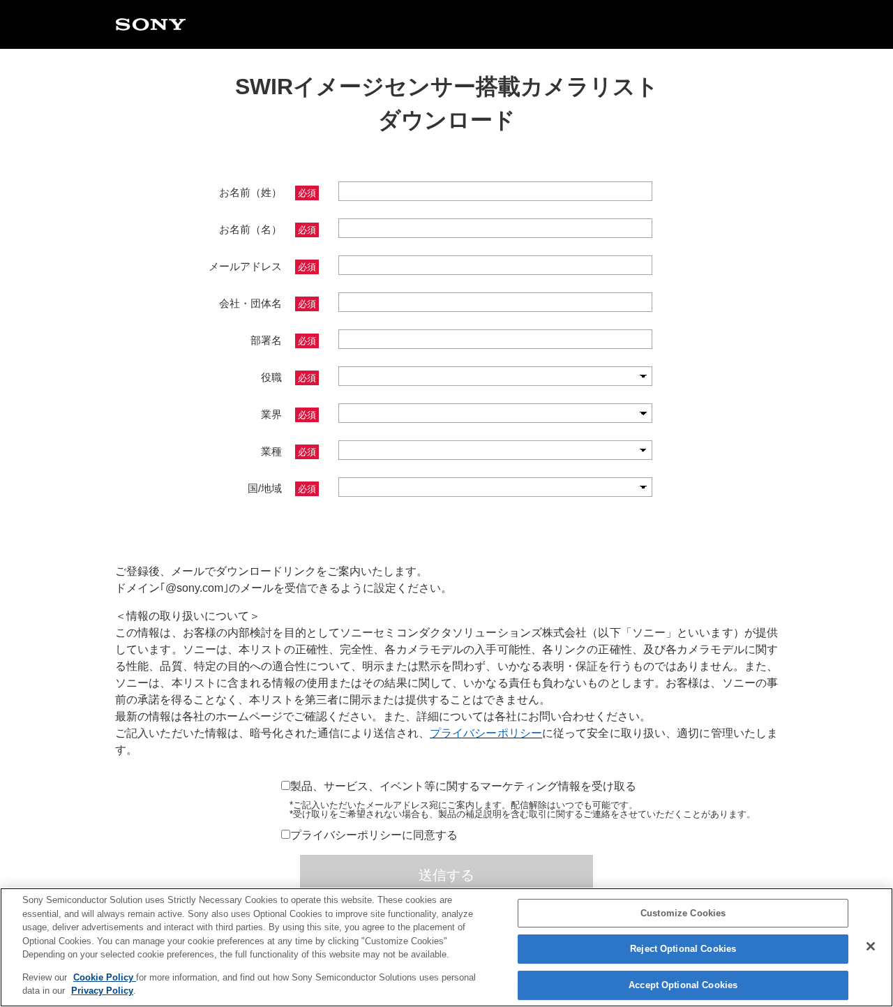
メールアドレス (262, 266)
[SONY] (150, 25)
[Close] (870, 946)
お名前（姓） (267, 192)
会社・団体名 (267, 303)
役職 (288, 377)
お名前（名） (267, 229)
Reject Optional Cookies (683, 948)
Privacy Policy (102, 990)
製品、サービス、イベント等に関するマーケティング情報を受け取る (463, 786)
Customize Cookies (683, 913)
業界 (288, 414)
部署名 (283, 340)
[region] (446, 947)
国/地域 (282, 488)
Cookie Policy (104, 977)
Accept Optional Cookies (683, 985)
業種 (288, 451)
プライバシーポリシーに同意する (374, 835)
